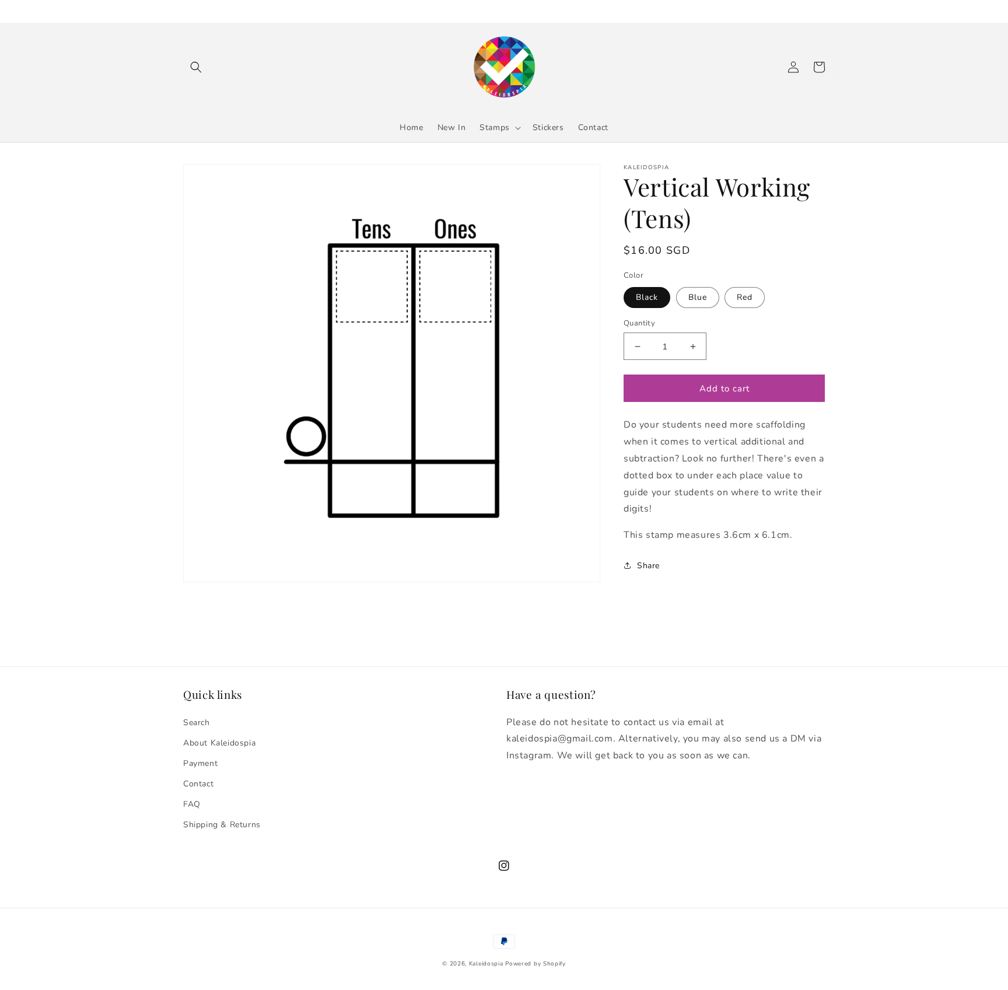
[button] (196, 67)
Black (647, 297)
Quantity (639, 323)
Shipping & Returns (222, 824)
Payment (200, 763)
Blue (697, 297)
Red (744, 297)
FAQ (192, 804)
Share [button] (648, 565)
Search (196, 722)
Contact (198, 783)
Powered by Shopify (535, 964)
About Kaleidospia (219, 742)
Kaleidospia (486, 964)
